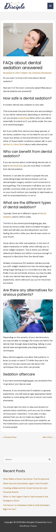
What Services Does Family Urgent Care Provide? (25, 483)
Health (24, 73)
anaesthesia (23, 118)
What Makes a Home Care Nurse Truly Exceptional (26, 479)
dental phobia (16, 165)
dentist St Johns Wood (14, 144)
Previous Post (9, 437)
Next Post (49, 437)
